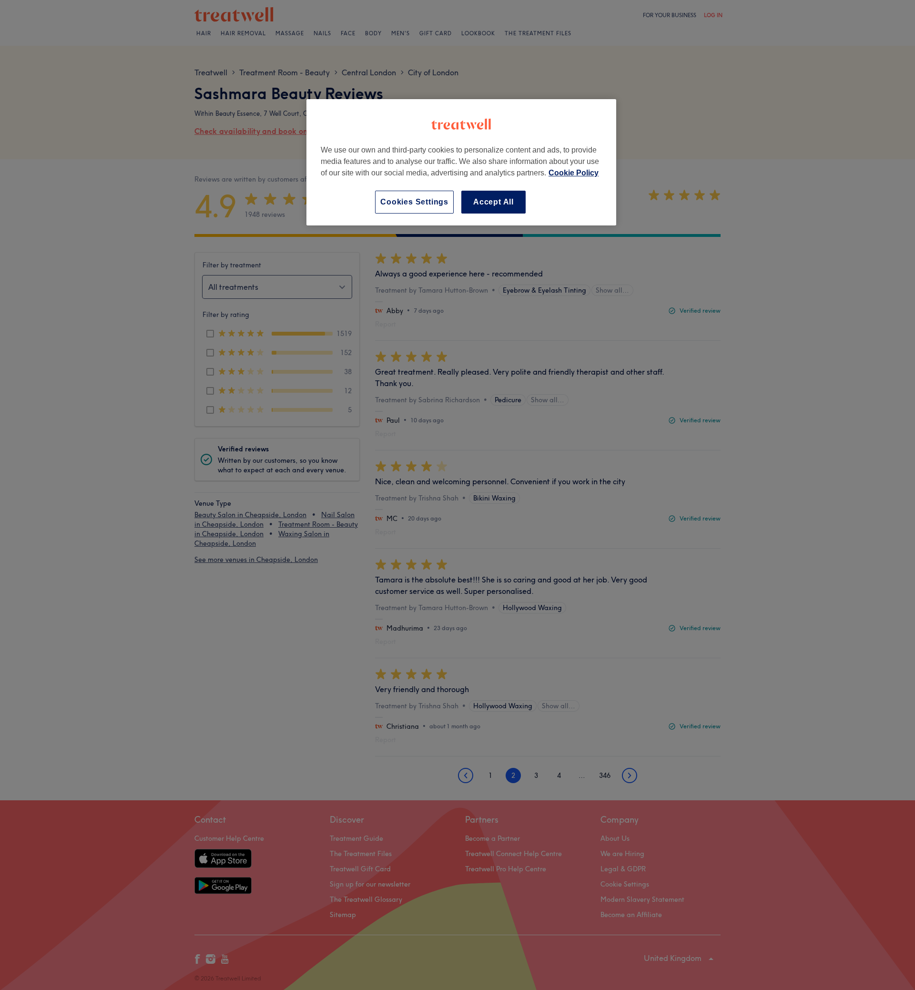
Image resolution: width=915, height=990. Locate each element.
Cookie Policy (574, 173)
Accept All (493, 202)
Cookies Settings (414, 202)
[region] (461, 162)
